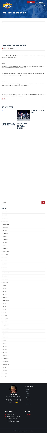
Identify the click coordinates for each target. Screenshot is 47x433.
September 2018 (6, 364)
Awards (27, 395)
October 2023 (5, 254)
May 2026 (5, 215)
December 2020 (6, 324)
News (7, 15)
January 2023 (5, 270)
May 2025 (5, 230)
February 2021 (5, 318)
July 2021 (4, 303)
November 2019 (6, 358)
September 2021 (6, 300)
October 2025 (5, 227)
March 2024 (5, 245)
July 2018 (4, 367)
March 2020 (5, 352)
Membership (28, 404)
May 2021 (5, 309)
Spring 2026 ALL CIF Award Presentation (8, 124)
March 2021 (5, 315)
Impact (27, 401)
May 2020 (5, 346)
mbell (4, 48)
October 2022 (5, 279)
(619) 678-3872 (10, 414)
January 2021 (5, 321)
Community (28, 397)
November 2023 (6, 251)
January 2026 (5, 221)
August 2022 (5, 282)
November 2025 (6, 224)
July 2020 (4, 340)
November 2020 (6, 328)
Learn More (15, 402)
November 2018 (6, 361)
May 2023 (5, 260)
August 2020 (5, 337)
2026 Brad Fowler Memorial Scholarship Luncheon (22, 125)
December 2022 (6, 273)
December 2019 (6, 355)
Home (3, 15)
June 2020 (5, 343)
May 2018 (5, 373)
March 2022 (5, 294)
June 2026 (5, 212)
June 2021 (5, 306)
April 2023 (5, 263)
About (27, 391)
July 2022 (4, 285)
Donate (30, 2)
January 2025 (5, 236)
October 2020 (5, 331)
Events (27, 393)
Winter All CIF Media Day (38, 111)
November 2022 (6, 276)
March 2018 (5, 376)
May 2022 (5, 291)
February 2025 (5, 233)
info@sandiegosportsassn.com (13, 416)
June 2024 (5, 242)
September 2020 (6, 334)
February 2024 (5, 248)
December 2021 (6, 297)
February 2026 (5, 218)
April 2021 (5, 312)
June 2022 (5, 288)
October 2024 (5, 239)
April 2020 (5, 349)
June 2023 (5, 257)
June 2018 (5, 370)
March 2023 (5, 266)
